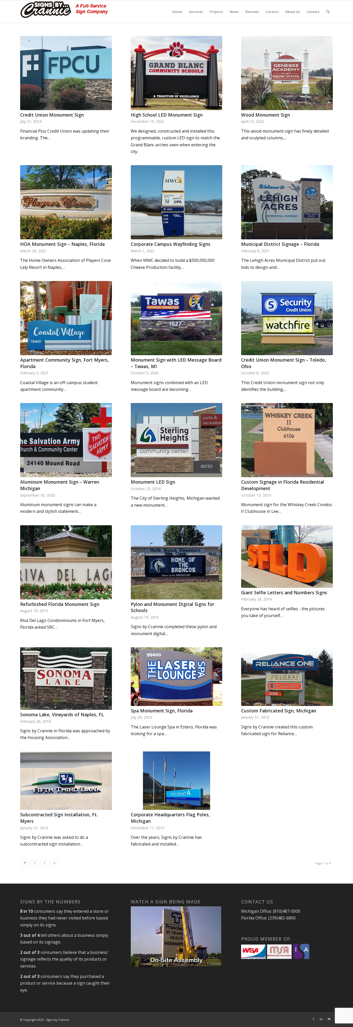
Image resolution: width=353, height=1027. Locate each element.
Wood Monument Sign (265, 115)
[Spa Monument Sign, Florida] (176, 676)
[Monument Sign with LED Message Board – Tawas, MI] (176, 318)
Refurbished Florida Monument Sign (59, 604)
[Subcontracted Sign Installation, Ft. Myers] (66, 780)
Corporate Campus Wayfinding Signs (170, 244)
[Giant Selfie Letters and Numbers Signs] (287, 556)
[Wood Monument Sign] (287, 73)
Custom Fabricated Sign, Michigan (278, 711)
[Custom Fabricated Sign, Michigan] (287, 676)
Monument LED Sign (153, 482)
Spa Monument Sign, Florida (162, 711)
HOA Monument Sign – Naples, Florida (62, 244)
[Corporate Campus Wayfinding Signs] (176, 202)
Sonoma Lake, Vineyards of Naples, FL (62, 714)
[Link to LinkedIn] (321, 1019)
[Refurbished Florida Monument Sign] (66, 562)
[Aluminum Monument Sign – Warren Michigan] (66, 440)
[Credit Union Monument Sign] (66, 73)
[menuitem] (177, 11)
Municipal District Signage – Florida (280, 244)
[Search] (328, 11)
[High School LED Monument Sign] (176, 73)
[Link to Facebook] (313, 1019)
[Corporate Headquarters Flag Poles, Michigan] (176, 780)
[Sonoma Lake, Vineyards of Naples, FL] (66, 678)
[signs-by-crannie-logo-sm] (64, 11)
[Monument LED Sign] (176, 440)
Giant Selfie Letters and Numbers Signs (284, 592)
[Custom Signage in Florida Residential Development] (287, 440)
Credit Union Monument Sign (52, 115)
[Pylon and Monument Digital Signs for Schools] (176, 562)
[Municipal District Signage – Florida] (287, 202)
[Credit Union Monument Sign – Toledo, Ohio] (287, 318)
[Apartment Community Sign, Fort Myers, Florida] (66, 318)
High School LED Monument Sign (167, 115)
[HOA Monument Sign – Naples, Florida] (66, 202)
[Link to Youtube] (329, 1019)
